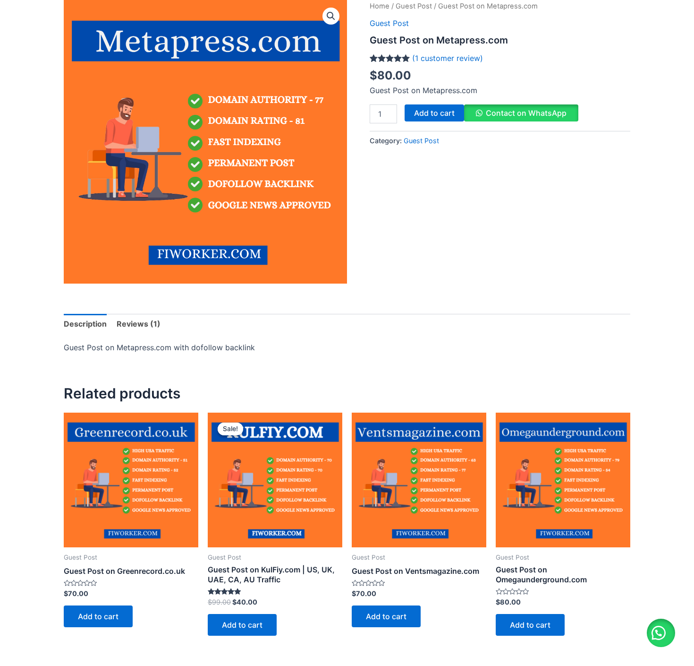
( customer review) (447, 58)
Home (379, 6)
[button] (661, 633)
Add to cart (434, 113)
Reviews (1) (139, 324)
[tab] (85, 324)
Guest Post (414, 6)
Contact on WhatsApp (526, 113)
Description (85, 324)
